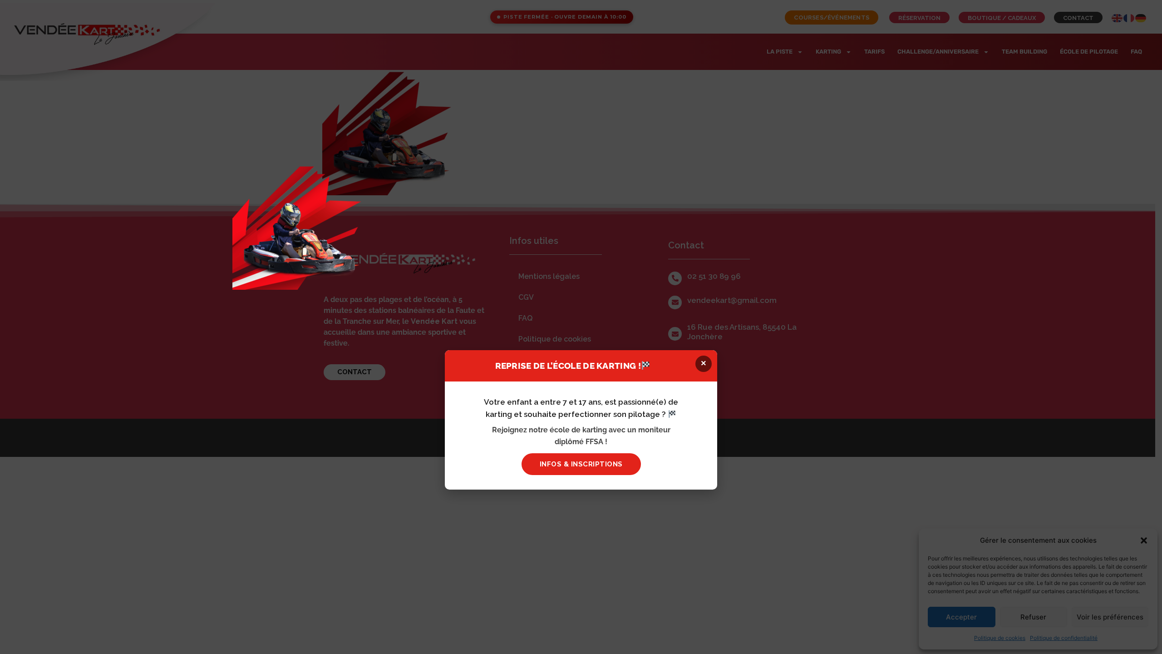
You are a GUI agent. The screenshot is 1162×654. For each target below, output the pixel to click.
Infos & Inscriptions (581, 464)
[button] (703, 364)
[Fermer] (929, 179)
